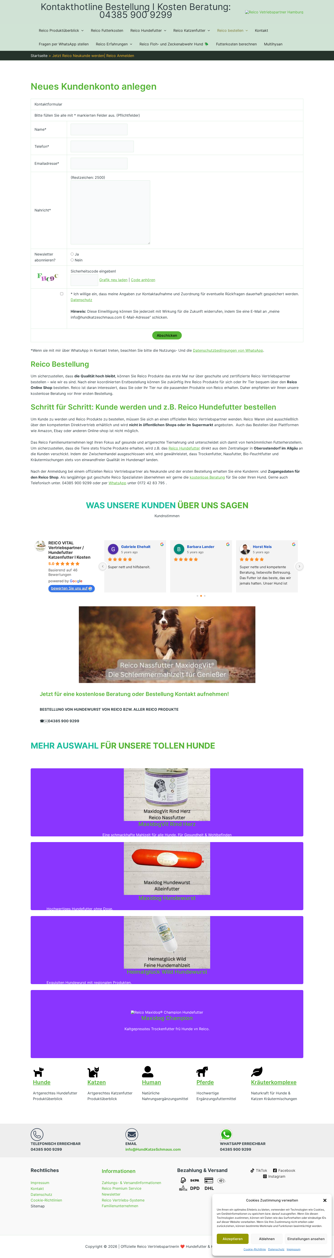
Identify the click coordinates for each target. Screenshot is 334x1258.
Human (151, 1082)
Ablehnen (267, 1239)
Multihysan (273, 44)
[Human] (147, 1071)
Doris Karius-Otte (137, 546)
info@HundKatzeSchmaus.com (153, 1149)
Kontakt (261, 30)
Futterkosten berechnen (236, 44)
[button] (325, 1200)
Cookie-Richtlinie (255, 1249)
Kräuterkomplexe (274, 1082)
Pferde (205, 1082)
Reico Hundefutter (146, 30)
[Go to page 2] (205, 596)
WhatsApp (117, 483)
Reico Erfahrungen (112, 44)
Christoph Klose (201, 546)
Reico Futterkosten (107, 30)
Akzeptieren (233, 1239)
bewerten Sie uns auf (69, 588)
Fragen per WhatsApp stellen (64, 44)
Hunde (41, 1082)
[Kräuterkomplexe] (256, 1071)
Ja (77, 254)
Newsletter (111, 1194)
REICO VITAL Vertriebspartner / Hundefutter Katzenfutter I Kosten (69, 550)
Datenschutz (276, 1249)
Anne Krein (263, 546)
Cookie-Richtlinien (46, 1200)
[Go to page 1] (201, 596)
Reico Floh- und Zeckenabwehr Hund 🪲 (174, 44)
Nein (78, 260)
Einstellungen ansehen (306, 1239)
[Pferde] (202, 1071)
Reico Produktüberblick (59, 30)
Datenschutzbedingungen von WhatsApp (228, 350)
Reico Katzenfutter (189, 30)
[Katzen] (93, 1071)
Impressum (293, 1249)
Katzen (96, 1082)
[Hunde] (38, 1071)
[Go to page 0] (197, 596)
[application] (81, 30)
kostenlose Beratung (207, 477)
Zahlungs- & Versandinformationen (131, 1182)
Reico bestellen (230, 30)
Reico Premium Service (121, 1188)
